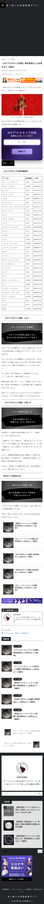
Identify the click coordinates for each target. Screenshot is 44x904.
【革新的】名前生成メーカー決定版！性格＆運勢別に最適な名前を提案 (27, 824)
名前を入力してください (22, 136)
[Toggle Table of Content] (10, 163)
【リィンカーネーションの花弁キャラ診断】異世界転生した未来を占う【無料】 (26, 669)
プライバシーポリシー (17, 889)
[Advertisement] (22, 33)
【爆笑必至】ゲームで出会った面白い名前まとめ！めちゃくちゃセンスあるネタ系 (27, 809)
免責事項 (28, 889)
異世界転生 (25, 633)
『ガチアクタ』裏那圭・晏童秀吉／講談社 (22, 117)
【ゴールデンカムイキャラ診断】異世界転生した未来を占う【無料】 (26, 652)
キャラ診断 (6, 630)
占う (20, 633)
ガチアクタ (7, 633)
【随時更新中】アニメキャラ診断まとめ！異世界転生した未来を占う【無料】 (27, 838)
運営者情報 (6, 889)
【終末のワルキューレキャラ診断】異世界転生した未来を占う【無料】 (25, 685)
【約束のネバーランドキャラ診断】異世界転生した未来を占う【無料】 (25, 716)
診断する (22, 151)
